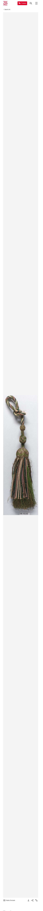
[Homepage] (5, 3)
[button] (20, 455)
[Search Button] (31, 3)
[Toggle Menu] (36, 3)
